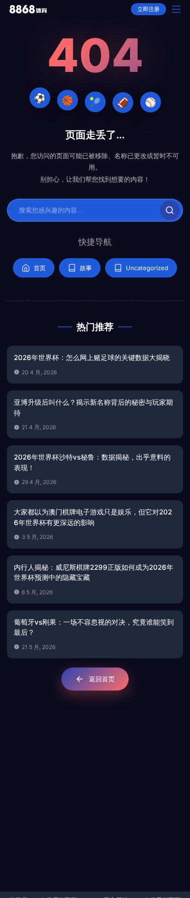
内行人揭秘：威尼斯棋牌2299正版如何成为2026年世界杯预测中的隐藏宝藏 (93, 572)
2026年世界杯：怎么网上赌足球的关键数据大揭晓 (92, 357)
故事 (86, 268)
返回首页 (102, 679)
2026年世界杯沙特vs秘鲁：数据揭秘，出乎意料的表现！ (92, 462)
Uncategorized (147, 268)
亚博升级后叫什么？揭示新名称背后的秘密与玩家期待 (93, 407)
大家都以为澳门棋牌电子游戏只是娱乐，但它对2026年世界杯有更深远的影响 (93, 517)
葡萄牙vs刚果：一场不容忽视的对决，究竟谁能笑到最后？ (94, 627)
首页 (40, 268)
